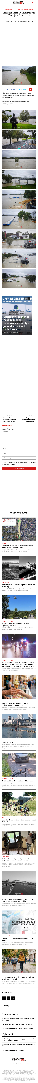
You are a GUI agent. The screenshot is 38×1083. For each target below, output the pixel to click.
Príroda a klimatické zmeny (24, 9)
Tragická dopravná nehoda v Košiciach (13, 1050)
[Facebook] (4, 998)
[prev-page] (25, 298)
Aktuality (5, 740)
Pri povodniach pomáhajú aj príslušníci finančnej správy (28, 419)
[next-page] (28, 298)
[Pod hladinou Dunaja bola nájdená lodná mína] (19, 922)
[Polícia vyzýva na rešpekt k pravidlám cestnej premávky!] (19, 568)
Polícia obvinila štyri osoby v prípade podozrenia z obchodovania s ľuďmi (15, 860)
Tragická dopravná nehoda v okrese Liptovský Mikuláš (15, 624)
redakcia (13, 21)
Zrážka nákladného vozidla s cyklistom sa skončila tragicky (17, 782)
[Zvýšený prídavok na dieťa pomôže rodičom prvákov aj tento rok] (19, 961)
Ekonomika (5, 701)
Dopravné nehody (8, 621)
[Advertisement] (19, 47)
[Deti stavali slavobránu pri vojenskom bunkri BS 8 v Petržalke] (19, 804)
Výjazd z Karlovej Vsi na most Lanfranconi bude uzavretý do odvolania (17, 546)
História (4, 817)
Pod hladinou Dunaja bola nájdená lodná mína (17, 939)
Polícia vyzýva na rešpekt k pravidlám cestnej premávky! (18, 585)
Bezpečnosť (8, 9)
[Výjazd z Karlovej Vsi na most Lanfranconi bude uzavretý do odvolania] (19, 529)
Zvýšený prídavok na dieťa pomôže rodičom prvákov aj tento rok (18, 978)
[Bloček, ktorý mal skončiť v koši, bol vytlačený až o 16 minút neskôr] (19, 687)
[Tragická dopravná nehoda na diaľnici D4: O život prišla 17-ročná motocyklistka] (19, 883)
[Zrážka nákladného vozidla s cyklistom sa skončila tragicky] (19, 765)
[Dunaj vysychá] (19, 726)
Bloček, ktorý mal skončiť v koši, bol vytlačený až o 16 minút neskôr (15, 704)
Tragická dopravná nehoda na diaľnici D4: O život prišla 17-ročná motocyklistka (18, 900)
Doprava (5, 543)
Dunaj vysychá (7, 742)
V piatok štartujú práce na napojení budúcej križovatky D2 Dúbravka (18, 1045)
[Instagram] (8, 998)
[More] (30, 89)
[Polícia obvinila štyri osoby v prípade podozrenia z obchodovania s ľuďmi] (19, 843)
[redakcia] (5, 21)
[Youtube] (13, 998)
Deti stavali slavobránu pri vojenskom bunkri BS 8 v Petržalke (19, 821)
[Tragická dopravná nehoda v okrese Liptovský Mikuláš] (19, 607)
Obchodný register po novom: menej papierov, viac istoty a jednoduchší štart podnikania (16, 323)
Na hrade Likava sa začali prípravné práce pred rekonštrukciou (9, 419)
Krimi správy (6, 856)
